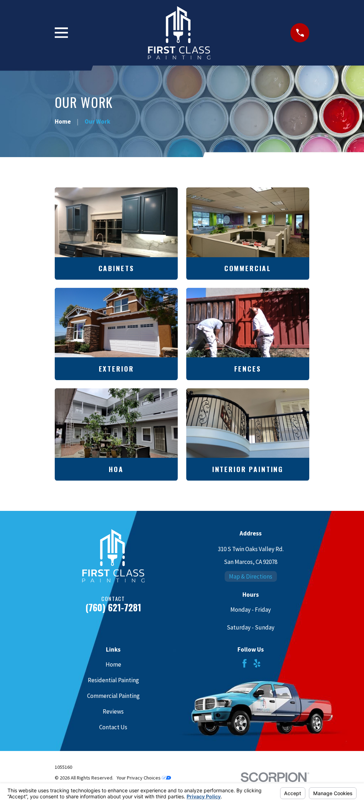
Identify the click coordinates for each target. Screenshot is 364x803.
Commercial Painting (113, 696)
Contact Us (113, 727)
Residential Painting (113, 680)
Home (113, 664)
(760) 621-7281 (113, 607)
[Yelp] (257, 663)
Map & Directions (250, 576)
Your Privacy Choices (139, 777)
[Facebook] (244, 663)
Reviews (113, 711)
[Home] (179, 32)
